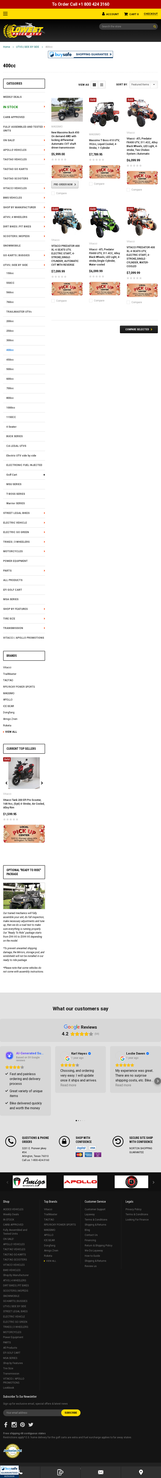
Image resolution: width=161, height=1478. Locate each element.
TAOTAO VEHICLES (15, 159)
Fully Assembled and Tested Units (23, 128)
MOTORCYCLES (13, 551)
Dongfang (8, 712)
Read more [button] (68, 1085)
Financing (90, 1240)
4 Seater (11, 426)
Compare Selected (137, 329)
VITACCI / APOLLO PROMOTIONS (23, 637)
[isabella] (80, 1182)
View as (83, 84)
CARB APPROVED (14, 117)
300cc (10, 340)
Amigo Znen (10, 719)
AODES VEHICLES (13, 1209)
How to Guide (92, 1255)
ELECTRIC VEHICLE (15, 522)
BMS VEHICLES (12, 197)
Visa (92, 1148)
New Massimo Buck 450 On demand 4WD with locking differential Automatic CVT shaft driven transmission (65, 140)
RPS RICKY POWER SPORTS (19, 686)
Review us (91, 1266)
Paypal (81, 1148)
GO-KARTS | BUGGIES (16, 255)
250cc (10, 330)
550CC (10, 282)
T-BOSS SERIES (15, 493)
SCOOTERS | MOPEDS (16, 236)
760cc (10, 302)
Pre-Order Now (63, 184)
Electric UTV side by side (21, 455)
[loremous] (29, 1182)
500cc (10, 369)
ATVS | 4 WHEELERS (15, 217)
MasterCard (79, 1154)
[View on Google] (64, 1055)
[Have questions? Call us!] (20, 1472)
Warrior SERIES (15, 503)
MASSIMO (8, 693)
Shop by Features (15, 609)
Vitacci (7, 667)
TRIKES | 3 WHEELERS (16, 541)
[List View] (101, 84)
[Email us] (101, 1472)
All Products (12, 580)
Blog (87, 1230)
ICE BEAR (8, 706)
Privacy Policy (134, 1209)
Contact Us (91, 1235)
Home (6, 46)
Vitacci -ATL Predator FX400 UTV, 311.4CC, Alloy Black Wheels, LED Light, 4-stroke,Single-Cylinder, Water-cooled (104, 257)
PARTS (7, 570)
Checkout (151, 13)
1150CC (11, 417)
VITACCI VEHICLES (15, 188)
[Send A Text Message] (60, 1472)
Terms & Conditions (96, 1219)
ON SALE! (9, 140)
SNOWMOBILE (12, 245)
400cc (49, 46)
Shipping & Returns (95, 1224)
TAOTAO (8, 680)
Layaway (90, 1214)
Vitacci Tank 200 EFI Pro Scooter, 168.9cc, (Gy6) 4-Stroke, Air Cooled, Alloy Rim (24, 804)
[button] (9, 1471)
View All (11, 731)
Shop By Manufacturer (19, 207)
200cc (10, 321)
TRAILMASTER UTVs (19, 311)
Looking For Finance (137, 1219)
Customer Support (95, 1209)
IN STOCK (10, 107)
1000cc (10, 407)
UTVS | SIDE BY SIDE (27, 46)
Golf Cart (11, 474)
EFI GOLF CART (12, 589)
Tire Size (9, 618)
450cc (10, 359)
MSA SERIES (10, 599)
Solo (97, 1154)
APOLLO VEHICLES (14, 150)
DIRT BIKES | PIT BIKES (17, 226)
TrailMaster (9, 674)
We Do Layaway (94, 1250)
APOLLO (8, 699)
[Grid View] (94, 84)
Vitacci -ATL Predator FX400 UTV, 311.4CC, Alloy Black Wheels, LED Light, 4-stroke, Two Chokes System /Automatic (142, 146)
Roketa (7, 725)
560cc (10, 292)
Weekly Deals (12, 97)
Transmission (13, 628)
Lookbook (8, 1387)
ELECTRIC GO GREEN (16, 532)
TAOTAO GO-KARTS (15, 169)
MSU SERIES (13, 484)
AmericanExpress (88, 1154)
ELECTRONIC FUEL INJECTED (24, 465)
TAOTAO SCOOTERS (15, 178)
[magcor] (131, 1182)
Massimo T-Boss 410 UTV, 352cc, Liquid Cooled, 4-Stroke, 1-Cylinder (104, 144)
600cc (10, 378)
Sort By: (122, 84)
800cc (10, 398)
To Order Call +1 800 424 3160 (80, 4)
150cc (10, 273)
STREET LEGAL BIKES (16, 513)
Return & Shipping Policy (98, 1245)
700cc (10, 388)
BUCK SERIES (14, 436)
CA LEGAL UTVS (16, 445)
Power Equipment (15, 561)
